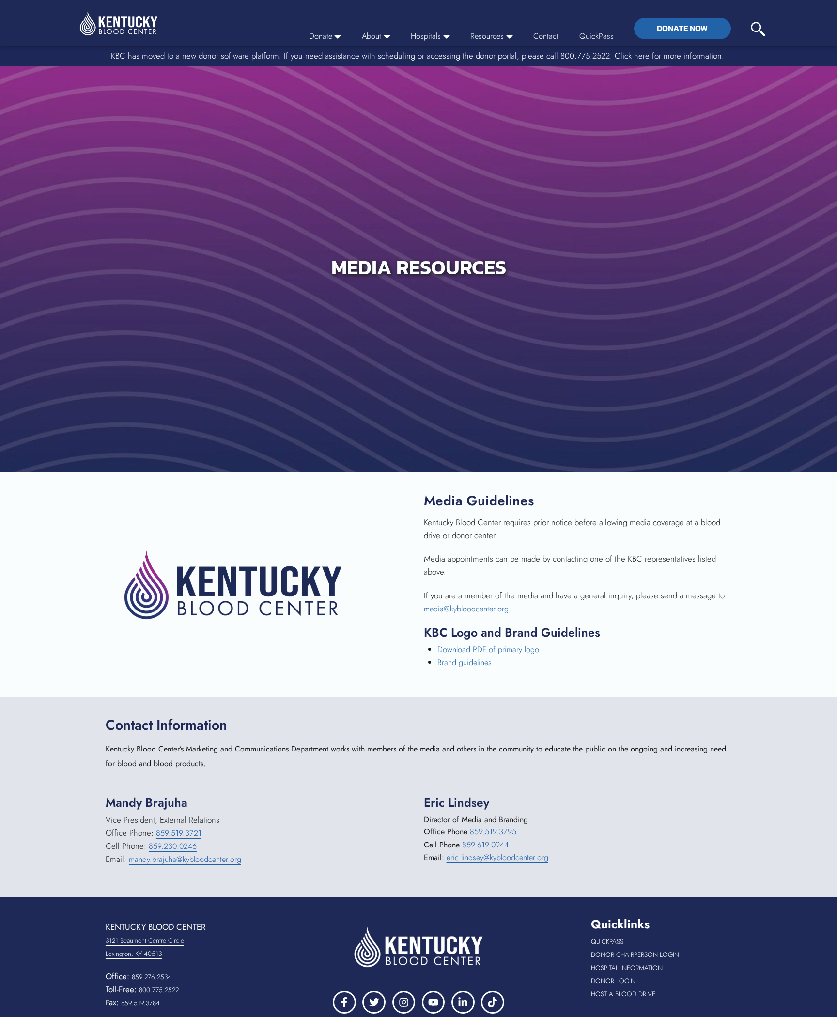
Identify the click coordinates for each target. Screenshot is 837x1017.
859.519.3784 (141, 1003)
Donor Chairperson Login (661, 954)
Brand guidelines (466, 663)
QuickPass (596, 36)
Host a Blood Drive (661, 994)
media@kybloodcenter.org (468, 608)
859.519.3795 (493, 832)
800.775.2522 (160, 990)
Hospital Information (661, 967)
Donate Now (682, 28)
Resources (485, 36)
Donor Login (641, 980)
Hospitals (422, 36)
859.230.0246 (173, 846)
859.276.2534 (152, 977)
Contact (545, 36)
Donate (316, 36)
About (367, 36)
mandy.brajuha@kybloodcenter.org (187, 859)
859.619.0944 (486, 845)
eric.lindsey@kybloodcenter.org (499, 858)
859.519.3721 (179, 833)
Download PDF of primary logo (489, 650)
